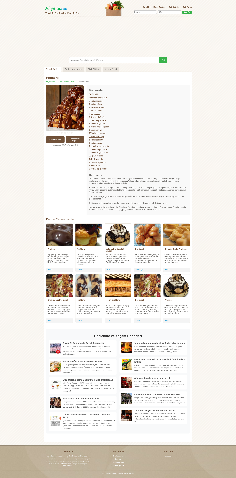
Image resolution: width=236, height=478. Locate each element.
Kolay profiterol (113, 300)
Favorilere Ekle (55, 140)
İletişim (118, 459)
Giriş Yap (187, 12)
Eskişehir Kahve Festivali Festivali (81, 398)
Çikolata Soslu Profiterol (175, 249)
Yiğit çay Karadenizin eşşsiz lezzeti (152, 378)
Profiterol (51, 249)
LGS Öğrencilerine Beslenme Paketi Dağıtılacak (88, 380)
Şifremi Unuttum (159, 7)
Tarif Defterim (174, 7)
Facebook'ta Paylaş (75, 140)
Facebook (168, 456)
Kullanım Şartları (117, 465)
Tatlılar (73, 82)
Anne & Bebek (111, 69)
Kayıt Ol (146, 7)
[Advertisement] (118, 36)
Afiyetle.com (51, 82)
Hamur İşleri (140, 270)
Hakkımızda (118, 456)
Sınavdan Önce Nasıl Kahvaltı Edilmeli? (83, 361)
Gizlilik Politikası (118, 462)
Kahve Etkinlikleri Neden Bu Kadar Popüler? (157, 394)
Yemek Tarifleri (52, 69)
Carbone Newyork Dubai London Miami (154, 410)
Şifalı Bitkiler (93, 69)
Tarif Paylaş (187, 7)
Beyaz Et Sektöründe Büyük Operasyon (83, 343)
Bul (163, 60)
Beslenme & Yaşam (73, 69)
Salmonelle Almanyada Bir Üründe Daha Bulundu (159, 343)
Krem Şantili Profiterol (57, 300)
